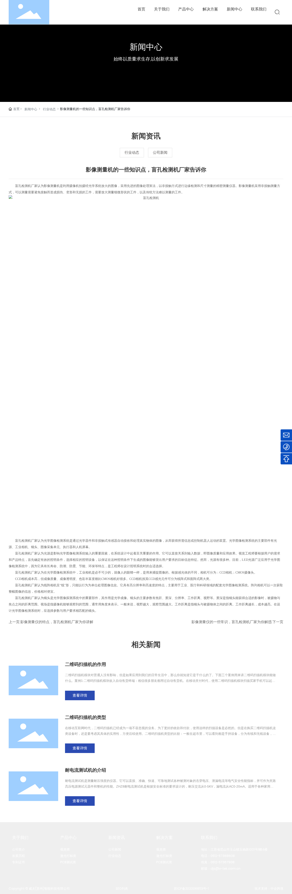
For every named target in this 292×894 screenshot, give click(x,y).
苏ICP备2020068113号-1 (191, 888)
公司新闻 (160, 152)
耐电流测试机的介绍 (85, 770)
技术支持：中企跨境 (269, 888)
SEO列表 (122, 888)
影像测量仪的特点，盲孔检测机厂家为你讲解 (56, 622)
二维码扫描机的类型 (85, 717)
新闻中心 (30, 109)
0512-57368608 (223, 856)
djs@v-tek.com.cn (225, 868)
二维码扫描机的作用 (85, 664)
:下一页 (277, 622)
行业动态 (49, 109)
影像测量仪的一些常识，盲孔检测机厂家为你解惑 (231, 622)
